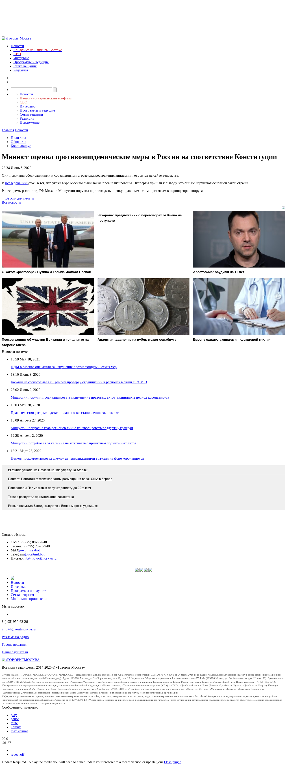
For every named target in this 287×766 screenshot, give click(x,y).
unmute (16, 727)
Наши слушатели (15, 652)
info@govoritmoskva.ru (40, 558)
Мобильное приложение (29, 599)
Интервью (21, 58)
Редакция (20, 70)
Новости (17, 46)
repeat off (17, 754)
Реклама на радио (15, 637)
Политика (18, 138)
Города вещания (14, 644)
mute (14, 723)
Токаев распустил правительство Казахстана (41, 496)
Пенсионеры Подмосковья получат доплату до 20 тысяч (49, 487)
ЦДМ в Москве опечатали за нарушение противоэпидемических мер (64, 367)
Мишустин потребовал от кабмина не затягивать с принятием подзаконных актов (73, 443)
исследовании (16, 183)
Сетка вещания (25, 66)
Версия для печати (19, 198)
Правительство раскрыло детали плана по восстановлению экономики (65, 413)
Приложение (29, 122)
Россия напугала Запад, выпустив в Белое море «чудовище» (53, 505)
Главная (8, 130)
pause (15, 719)
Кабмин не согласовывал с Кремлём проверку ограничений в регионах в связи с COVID (79, 382)
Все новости (11, 202)
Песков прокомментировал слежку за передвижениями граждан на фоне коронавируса (77, 458)
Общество (18, 142)
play (14, 715)
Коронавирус (21, 146)
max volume (19, 731)
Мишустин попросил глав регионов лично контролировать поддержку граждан (72, 428)
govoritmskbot (29, 550)
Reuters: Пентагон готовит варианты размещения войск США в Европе (60, 479)
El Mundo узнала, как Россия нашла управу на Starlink (47, 470)
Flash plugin (172, 762)
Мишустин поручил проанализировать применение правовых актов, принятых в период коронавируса (90, 397)
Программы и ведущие (31, 62)
